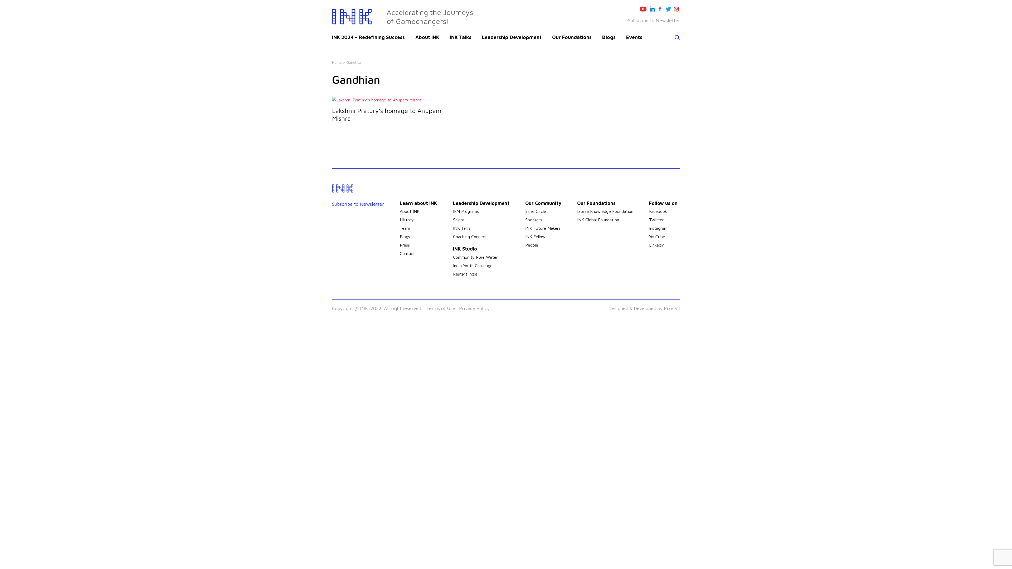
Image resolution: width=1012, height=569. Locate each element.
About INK (427, 37)
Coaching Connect (470, 236)
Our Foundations (572, 37)
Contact (407, 253)
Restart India (465, 274)
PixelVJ (672, 308)
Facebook (658, 211)
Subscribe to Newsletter (654, 20)
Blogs (609, 37)
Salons (459, 219)
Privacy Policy (474, 308)
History (407, 219)
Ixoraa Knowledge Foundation (605, 211)
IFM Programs (466, 211)
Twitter (656, 219)
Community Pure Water (475, 257)
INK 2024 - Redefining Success (368, 37)
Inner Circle (535, 211)
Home (337, 62)
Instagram (658, 228)
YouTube (657, 236)
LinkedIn (656, 245)
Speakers (533, 219)
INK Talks (460, 37)
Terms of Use (440, 308)
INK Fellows (536, 236)
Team (405, 228)
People (531, 245)
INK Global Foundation (598, 219)
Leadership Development (512, 37)
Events (634, 37)
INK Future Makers (543, 228)
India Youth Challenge (473, 265)
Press (405, 245)
